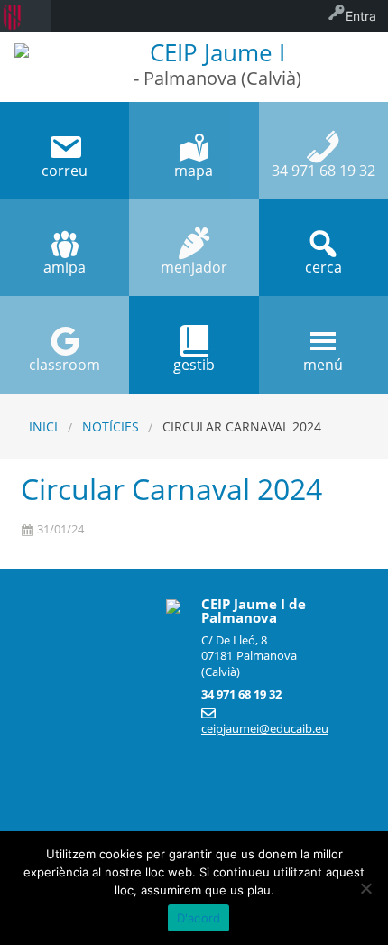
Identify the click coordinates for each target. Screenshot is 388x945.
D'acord (199, 918)
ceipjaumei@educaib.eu (264, 728)
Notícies (110, 426)
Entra (361, 15)
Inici (43, 426)
